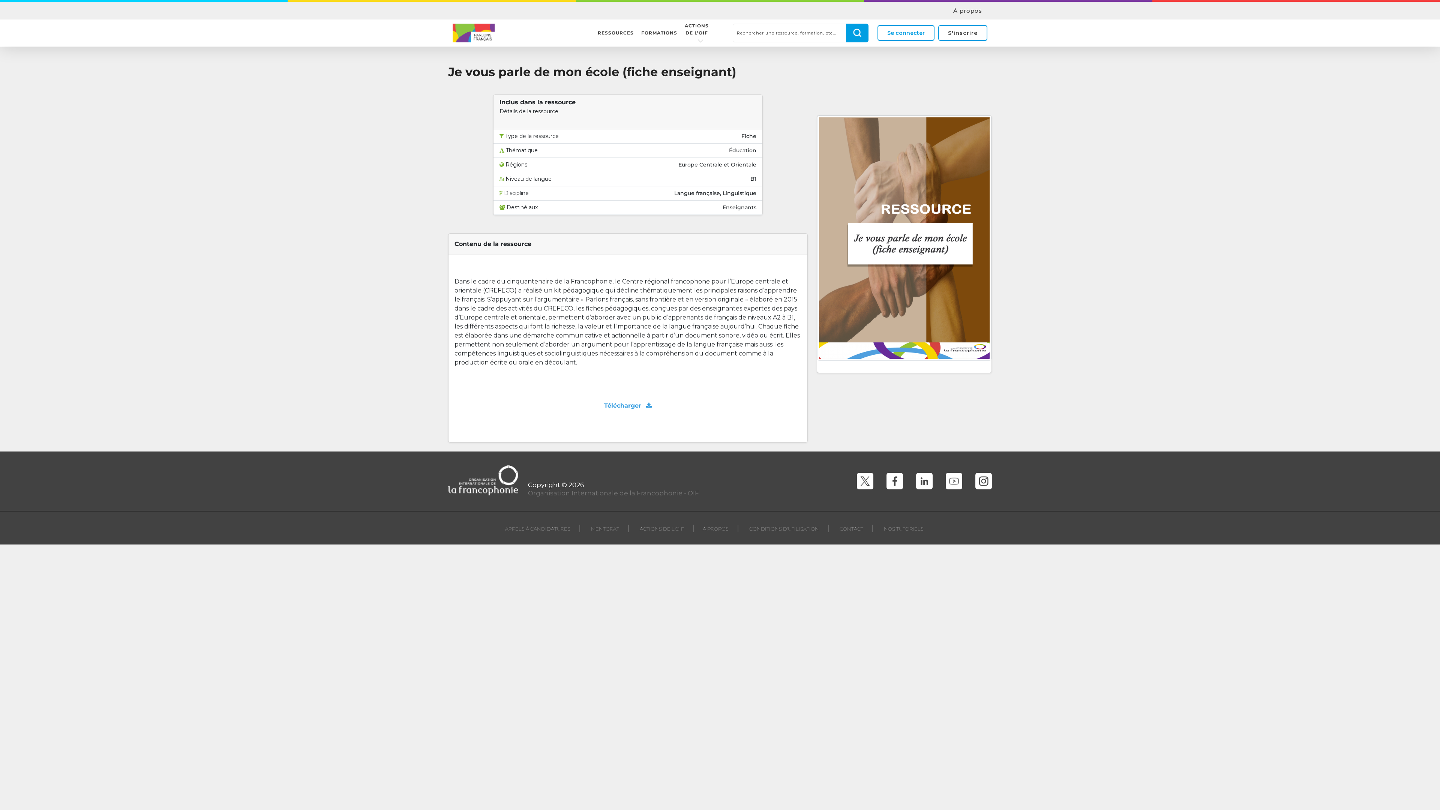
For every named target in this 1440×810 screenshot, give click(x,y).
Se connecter (906, 33)
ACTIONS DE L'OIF (662, 529)
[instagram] (983, 481)
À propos (967, 11)
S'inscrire (963, 33)
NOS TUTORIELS (904, 529)
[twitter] (865, 481)
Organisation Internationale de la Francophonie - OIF (613, 493)
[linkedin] (924, 481)
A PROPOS (716, 529)
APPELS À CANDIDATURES (537, 529)
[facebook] (894, 481)
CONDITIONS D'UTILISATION (784, 529)
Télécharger (623, 405)
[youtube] (954, 481)
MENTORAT (605, 529)
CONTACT (851, 529)
